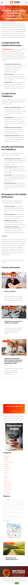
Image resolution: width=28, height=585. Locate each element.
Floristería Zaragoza (14, 506)
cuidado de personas (8, 49)
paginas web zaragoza (11, 510)
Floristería (6, 470)
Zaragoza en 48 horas (14, 537)
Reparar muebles (17, 512)
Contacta (14, 411)
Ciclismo (6, 460)
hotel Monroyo (9, 508)
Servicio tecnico (8, 489)
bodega (19, 499)
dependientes (11, 504)
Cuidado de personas (9, 462)
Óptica (5, 480)
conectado (14, 260)
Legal (5, 478)
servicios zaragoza (8, 516)
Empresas (6, 466)
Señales (14, 516)
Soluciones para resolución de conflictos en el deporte (13, 322)
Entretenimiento (8, 468)
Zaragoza (7, 521)
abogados (8, 499)
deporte (14, 504)
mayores (20, 508)
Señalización (7, 487)
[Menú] (1, 2)
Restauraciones (7, 485)
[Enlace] (14, 2)
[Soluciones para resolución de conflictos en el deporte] (14, 312)
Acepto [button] (17, 583)
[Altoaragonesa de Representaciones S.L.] (14, 548)
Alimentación (7, 456)
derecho (18, 504)
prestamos (22, 510)
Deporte (6, 464)
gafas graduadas (19, 506)
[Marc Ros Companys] (14, 280)
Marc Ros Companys (10, 291)
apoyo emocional (9, 31)
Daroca (7, 504)
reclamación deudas (11, 512)
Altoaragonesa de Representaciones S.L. (12, 558)
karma (18, 508)
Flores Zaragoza (8, 506)
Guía (5, 474)
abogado (4, 499)
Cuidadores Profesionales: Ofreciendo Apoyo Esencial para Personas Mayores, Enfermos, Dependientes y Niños (13, 361)
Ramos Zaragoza (5, 512)
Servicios (6, 491)
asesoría (17, 499)
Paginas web (7, 483)
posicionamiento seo (17, 510)
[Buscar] (26, 2)
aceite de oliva (13, 499)
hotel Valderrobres (14, 508)
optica (23, 508)
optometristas (5, 510)
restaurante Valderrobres (10, 514)
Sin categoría (7, 493)
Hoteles (6, 476)
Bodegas (6, 458)
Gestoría (6, 472)
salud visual (15, 514)
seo (17, 514)
